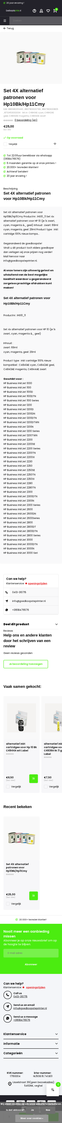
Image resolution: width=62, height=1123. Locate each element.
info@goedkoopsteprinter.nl (29, 601)
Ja (32, 1110)
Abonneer (31, 964)
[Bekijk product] (33, 778)
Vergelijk (13, 144)
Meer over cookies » (31, 1118)
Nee (48, 1110)
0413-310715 (19, 592)
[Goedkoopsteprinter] (13, 11)
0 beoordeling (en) (26, 120)
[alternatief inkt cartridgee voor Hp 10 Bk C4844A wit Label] (21, 718)
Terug (10, 28)
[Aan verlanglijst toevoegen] (55, 144)
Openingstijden (37, 583)
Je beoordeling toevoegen (26, 664)
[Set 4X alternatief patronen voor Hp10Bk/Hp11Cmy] (21, 838)
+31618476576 (20, 610)
